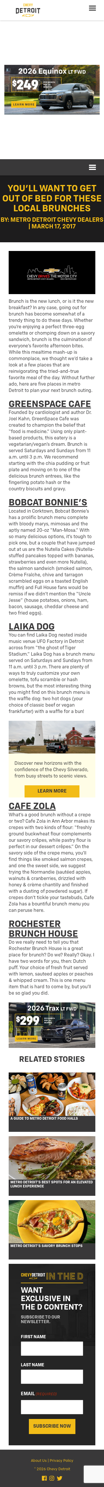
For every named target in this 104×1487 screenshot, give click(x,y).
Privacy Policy (61, 1461)
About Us (39, 1461)
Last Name (32, 1365)
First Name (33, 1337)
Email (39, 1394)
